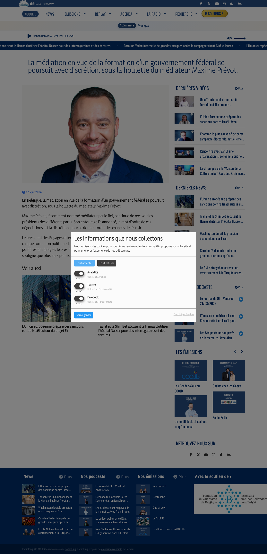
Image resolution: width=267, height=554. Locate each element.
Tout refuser (106, 263)
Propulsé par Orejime (184, 314)
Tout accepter (84, 263)
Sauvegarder (83, 315)
